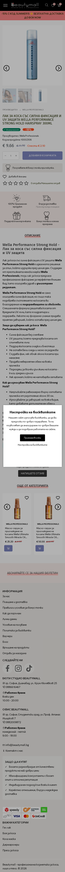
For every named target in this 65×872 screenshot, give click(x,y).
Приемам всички (32, 437)
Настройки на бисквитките (32, 444)
